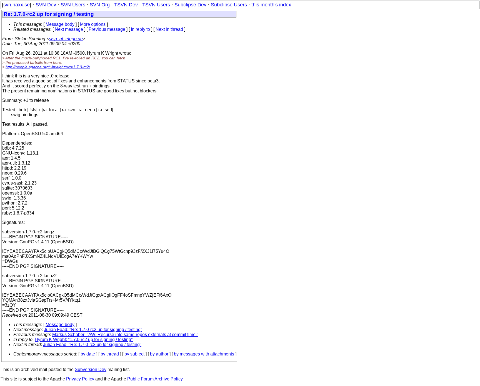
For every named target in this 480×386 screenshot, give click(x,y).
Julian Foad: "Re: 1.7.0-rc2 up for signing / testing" (93, 329)
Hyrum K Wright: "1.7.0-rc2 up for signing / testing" (84, 339)
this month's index (271, 4)
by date (88, 354)
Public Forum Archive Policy (154, 379)
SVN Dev (46, 4)
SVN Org (100, 4)
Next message (69, 29)
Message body (60, 24)
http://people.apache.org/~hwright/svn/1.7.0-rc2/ (48, 67)
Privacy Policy (80, 379)
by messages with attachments (204, 354)
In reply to (140, 29)
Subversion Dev (90, 369)
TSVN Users (156, 4)
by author (159, 354)
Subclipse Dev (190, 4)
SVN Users (73, 4)
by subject (134, 354)
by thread (110, 354)
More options (93, 24)
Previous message (107, 29)
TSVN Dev (126, 4)
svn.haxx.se (16, 4)
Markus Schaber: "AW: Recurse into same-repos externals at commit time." (125, 334)
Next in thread (169, 29)
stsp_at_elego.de (66, 38)
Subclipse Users (229, 4)
